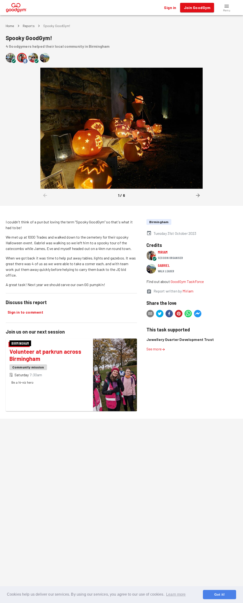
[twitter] (160, 314)
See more (154, 349)
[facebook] (169, 314)
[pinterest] (178, 314)
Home (10, 26)
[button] (226, 7)
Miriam (163, 252)
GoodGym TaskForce (187, 281)
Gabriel (164, 265)
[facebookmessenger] (197, 314)
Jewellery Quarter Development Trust (180, 339)
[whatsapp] (188, 314)
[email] (150, 314)
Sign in (170, 7)
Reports (29, 26)
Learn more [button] (176, 594)
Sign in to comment (25, 312)
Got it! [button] (219, 594)
